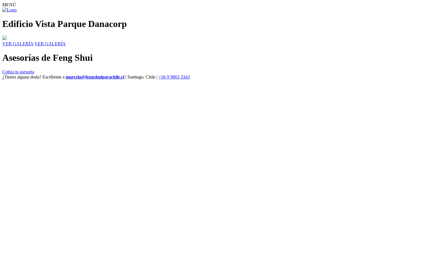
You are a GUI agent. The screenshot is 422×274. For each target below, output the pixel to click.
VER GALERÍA (17, 43)
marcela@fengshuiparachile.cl (95, 77)
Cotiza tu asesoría (18, 71)
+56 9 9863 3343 (174, 77)
